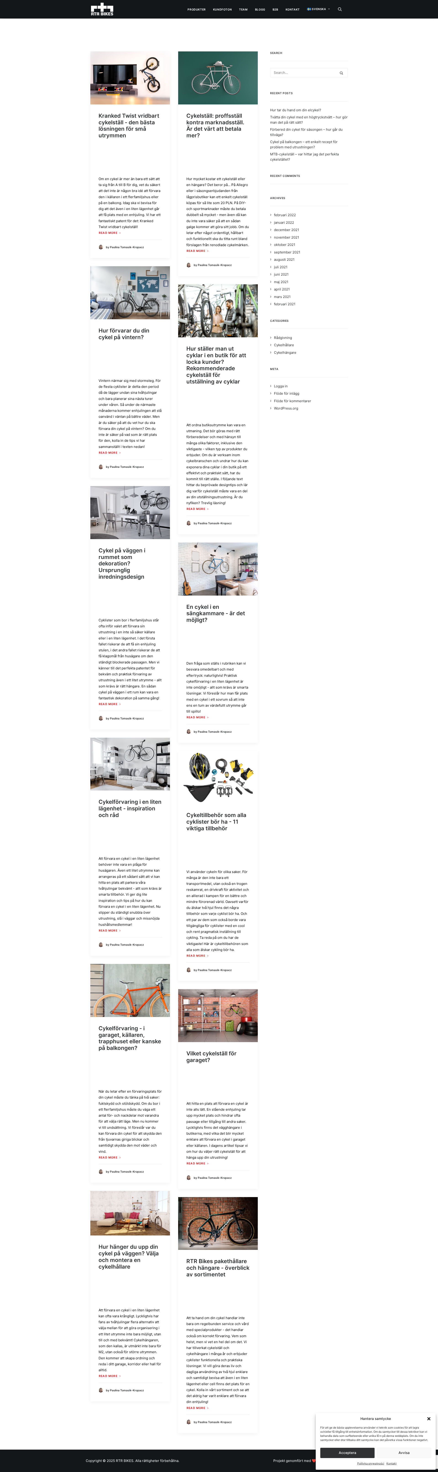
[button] (429, 1418)
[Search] (309, 72)
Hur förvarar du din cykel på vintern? (124, 334)
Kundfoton (222, 9)
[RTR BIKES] (102, 9)
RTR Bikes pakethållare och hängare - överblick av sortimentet (218, 1268)
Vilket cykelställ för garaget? (211, 1056)
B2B (275, 9)
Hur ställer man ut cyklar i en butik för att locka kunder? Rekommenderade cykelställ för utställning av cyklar (216, 365)
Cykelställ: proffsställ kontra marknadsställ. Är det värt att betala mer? (215, 125)
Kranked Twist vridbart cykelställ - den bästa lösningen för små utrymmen (129, 125)
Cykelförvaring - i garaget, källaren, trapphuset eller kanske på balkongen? (130, 1038)
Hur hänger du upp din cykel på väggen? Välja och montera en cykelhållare (129, 1256)
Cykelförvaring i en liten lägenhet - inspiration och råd (130, 808)
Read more (108, 232)
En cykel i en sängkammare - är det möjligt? (215, 613)
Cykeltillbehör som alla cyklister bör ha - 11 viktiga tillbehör (216, 822)
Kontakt (391, 1463)
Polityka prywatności (370, 1463)
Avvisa (404, 1453)
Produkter (197, 9)
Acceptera (347, 1453)
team (243, 9)
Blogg (260, 9)
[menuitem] (196, 9)
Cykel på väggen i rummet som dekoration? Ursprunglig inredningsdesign (122, 563)
